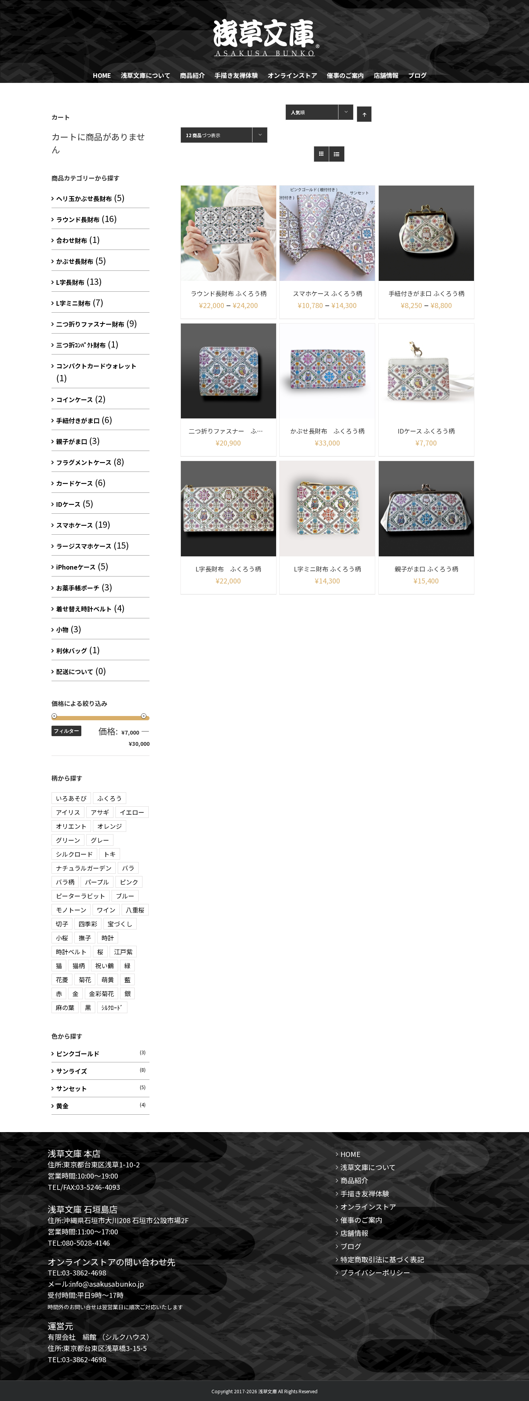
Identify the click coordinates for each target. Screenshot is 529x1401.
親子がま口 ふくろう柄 (426, 568)
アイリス (68, 812)
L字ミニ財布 (73, 303)
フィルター (66, 731)
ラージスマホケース (84, 546)
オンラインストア (368, 1206)
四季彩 (88, 923)
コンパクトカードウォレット (96, 365)
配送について (74, 671)
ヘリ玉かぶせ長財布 (84, 198)
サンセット (71, 1088)
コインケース (74, 399)
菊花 (85, 979)
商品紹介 (354, 1180)
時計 (107, 937)
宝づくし (120, 923)
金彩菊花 (101, 993)
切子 (62, 923)
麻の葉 (65, 1007)
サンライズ (71, 1071)
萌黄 (107, 979)
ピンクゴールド (78, 1053)
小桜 (62, 937)
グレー (100, 840)
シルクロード (74, 854)
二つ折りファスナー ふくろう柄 (235, 430)
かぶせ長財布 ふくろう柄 (327, 430)
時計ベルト (71, 951)
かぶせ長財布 (74, 261)
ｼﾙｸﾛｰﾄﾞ (112, 1007)
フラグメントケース (84, 462)
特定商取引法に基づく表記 (382, 1259)
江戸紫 (123, 951)
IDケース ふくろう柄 (426, 430)
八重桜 (135, 909)
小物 (62, 629)
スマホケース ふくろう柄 (327, 293)
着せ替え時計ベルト (84, 608)
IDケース (68, 504)
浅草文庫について (368, 1167)
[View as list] (336, 154)
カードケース (74, 483)
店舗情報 (354, 1233)
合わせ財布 (71, 240)
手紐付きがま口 (78, 420)
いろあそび (71, 798)
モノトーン (71, 909)
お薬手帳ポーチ (78, 587)
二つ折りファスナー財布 (90, 324)
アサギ (100, 812)
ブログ (350, 1246)
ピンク (129, 881)
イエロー (132, 812)
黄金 (62, 1105)
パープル (97, 881)
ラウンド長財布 (78, 219)
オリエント (71, 826)
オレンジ (109, 826)
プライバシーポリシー (375, 1272)
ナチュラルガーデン (84, 868)
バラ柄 (65, 881)
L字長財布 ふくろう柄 (228, 568)
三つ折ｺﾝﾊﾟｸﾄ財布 (81, 344)
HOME (350, 1154)
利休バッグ (71, 650)
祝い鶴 (104, 965)
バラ (128, 868)
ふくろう (109, 798)
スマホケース (74, 525)
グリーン (68, 840)
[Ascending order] (364, 114)
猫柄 (78, 965)
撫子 (85, 937)
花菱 (62, 979)
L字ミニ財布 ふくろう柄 (327, 568)
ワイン (106, 909)
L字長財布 (70, 282)
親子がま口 (71, 441)
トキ (109, 854)
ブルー (125, 895)
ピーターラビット (80, 895)
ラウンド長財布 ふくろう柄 (228, 293)
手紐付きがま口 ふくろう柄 (426, 293)
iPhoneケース (76, 566)
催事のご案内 (361, 1220)
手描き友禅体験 (364, 1193)
